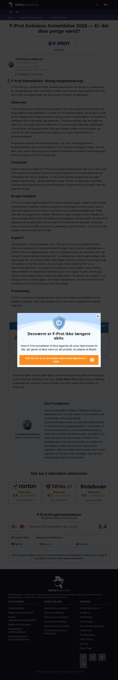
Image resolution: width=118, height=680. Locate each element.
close (96, 316)
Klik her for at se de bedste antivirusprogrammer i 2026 (56, 360)
